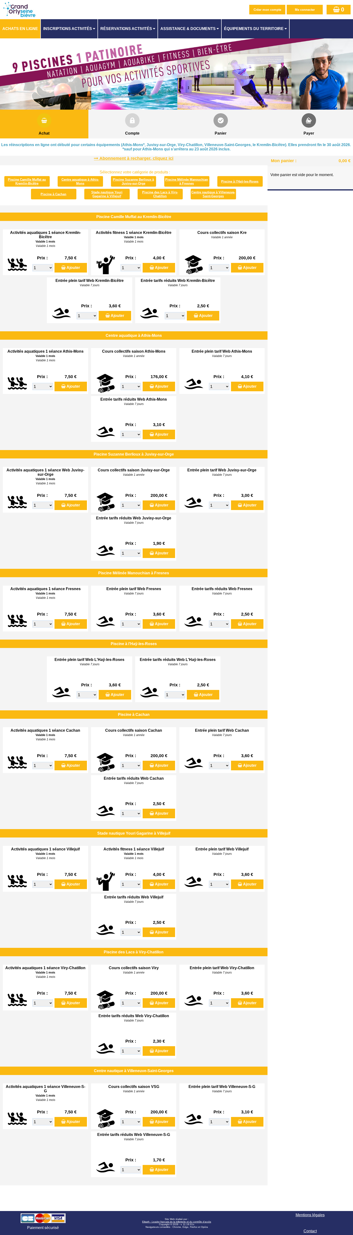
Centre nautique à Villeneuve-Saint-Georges (213, 194)
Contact (310, 1231)
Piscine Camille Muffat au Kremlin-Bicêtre (27, 181)
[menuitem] (20, 28)
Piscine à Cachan (53, 194)
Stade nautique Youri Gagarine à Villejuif (106, 194)
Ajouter (73, 268)
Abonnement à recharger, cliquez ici (136, 158)
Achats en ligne (20, 29)
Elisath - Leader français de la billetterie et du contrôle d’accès (176, 1221)
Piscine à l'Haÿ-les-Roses (239, 181)
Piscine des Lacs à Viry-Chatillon (160, 194)
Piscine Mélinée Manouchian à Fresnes (186, 181)
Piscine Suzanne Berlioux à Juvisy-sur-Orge (133, 181)
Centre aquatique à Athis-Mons (80, 181)
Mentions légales (310, 1215)
